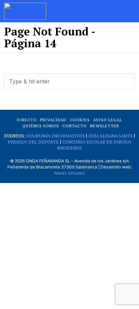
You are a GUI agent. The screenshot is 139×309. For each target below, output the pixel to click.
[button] (127, 81)
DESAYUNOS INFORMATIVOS (55, 135)
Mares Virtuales (69, 173)
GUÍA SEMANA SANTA (110, 135)
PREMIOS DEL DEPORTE (33, 142)
